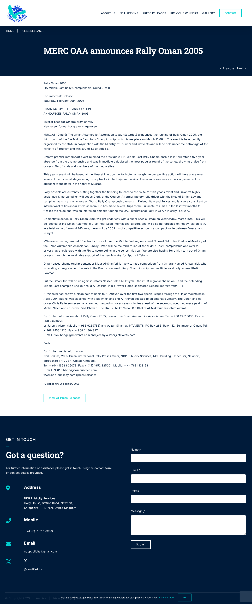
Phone (135, 490)
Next (240, 68)
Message (138, 511)
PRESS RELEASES (32, 31)
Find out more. (167, 597)
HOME (10, 31)
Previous (228, 68)
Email (135, 470)
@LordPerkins (33, 569)
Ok (184, 597)
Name (136, 449)
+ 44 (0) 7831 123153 (38, 531)
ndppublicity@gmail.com (40, 551)
